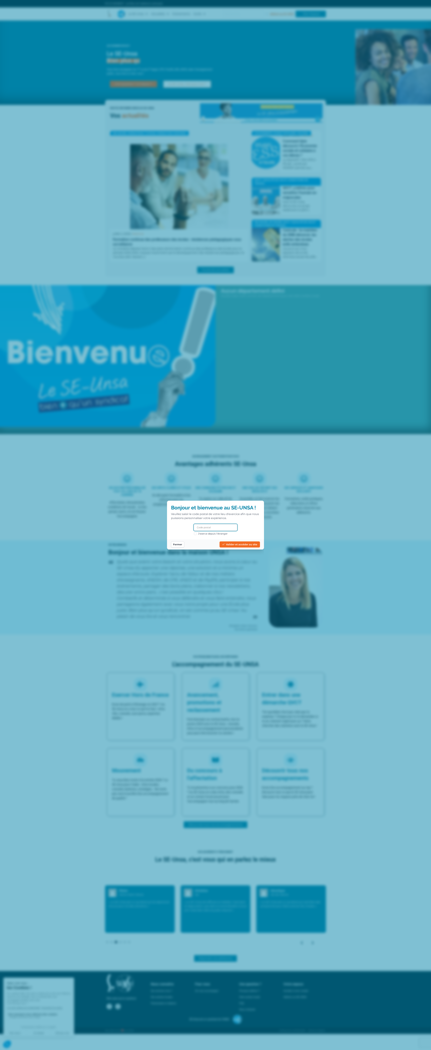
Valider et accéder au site (241, 544)
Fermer (177, 544)
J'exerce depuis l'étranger (213, 533)
